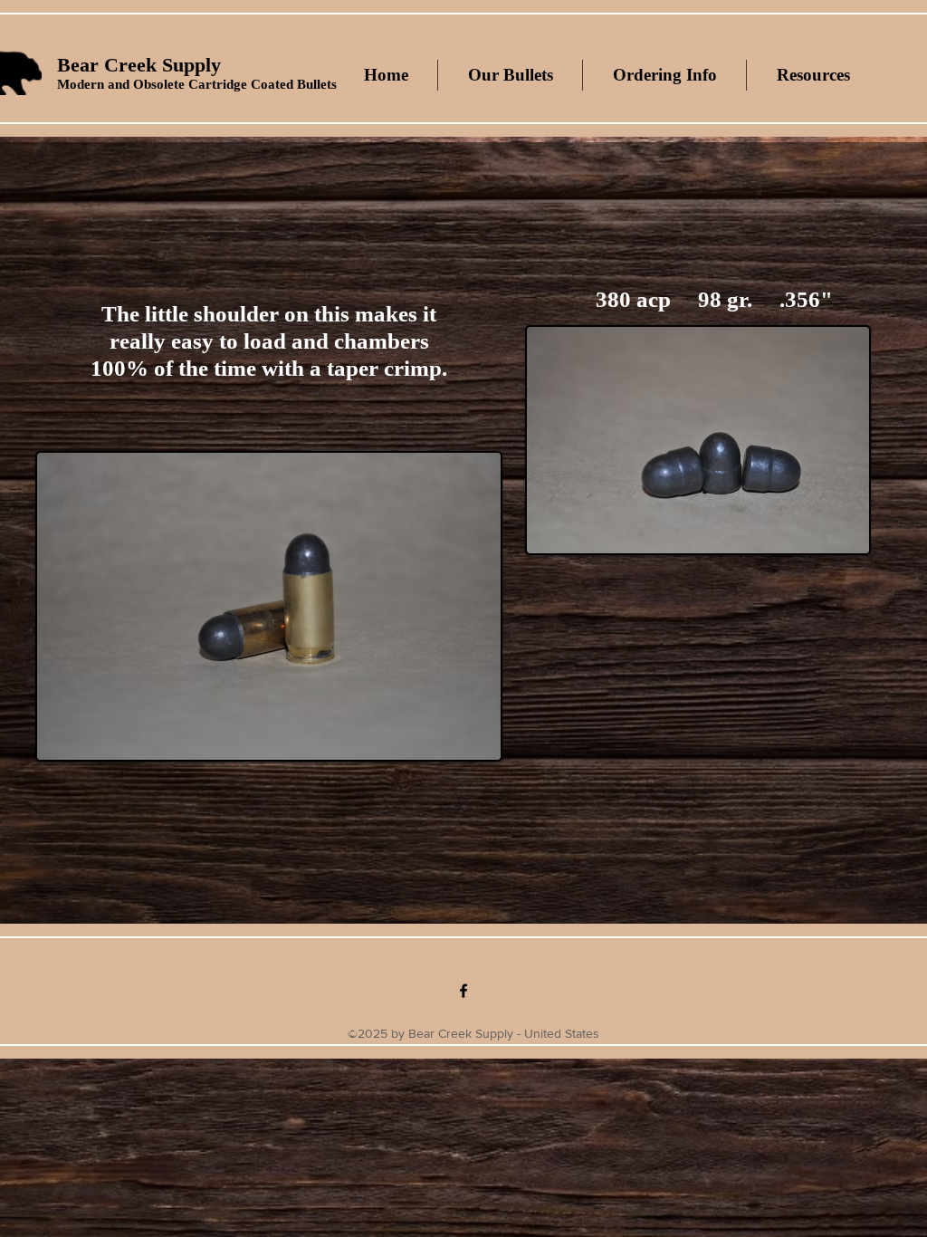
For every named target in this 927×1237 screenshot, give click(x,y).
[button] (509, 75)
